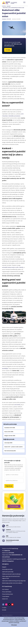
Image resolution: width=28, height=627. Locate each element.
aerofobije (5, 368)
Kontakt (4, 610)
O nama (4, 607)
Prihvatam (14, 625)
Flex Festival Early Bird (10, 450)
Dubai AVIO (5, 599)
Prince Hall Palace (6, 592)
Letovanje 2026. (8, 442)
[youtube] (12, 604)
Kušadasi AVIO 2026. (9, 427)
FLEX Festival (5, 589)
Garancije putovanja (7, 569)
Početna (4, 6)
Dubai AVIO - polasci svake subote (13, 446)
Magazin (8, 6)
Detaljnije (7, 50)
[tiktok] (9, 604)
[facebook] (3, 604)
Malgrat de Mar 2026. (9, 435)
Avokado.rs (10, 615)
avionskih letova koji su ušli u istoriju (12, 267)
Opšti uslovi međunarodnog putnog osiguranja (14, 580)
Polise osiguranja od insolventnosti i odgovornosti (11, 577)
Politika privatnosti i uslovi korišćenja (11, 574)
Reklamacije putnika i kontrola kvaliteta (12, 583)
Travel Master (5, 596)
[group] (14, 28)
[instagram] (6, 604)
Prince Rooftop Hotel (7, 594)
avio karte (17, 404)
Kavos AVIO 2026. (8, 431)
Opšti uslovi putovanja (7, 571)
